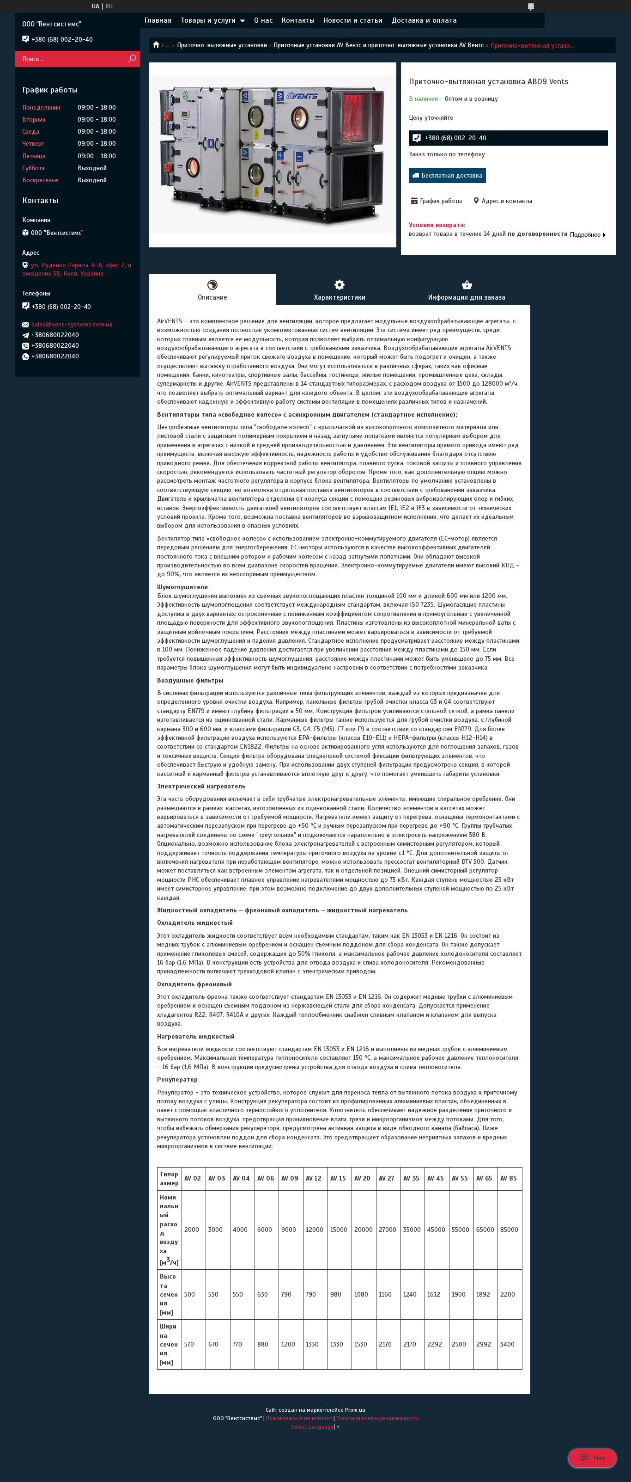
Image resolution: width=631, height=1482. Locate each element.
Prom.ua (355, 1410)
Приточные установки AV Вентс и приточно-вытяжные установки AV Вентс (378, 45)
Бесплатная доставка (451, 175)
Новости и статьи (353, 20)
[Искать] (132, 59)
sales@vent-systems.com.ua (71, 324)
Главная (158, 20)
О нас (263, 20)
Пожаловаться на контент (299, 1418)
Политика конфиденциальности (377, 1418)
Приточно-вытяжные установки (222, 45)
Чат (599, 1458)
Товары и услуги (208, 20)
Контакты (298, 20)
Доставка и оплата (424, 20)
